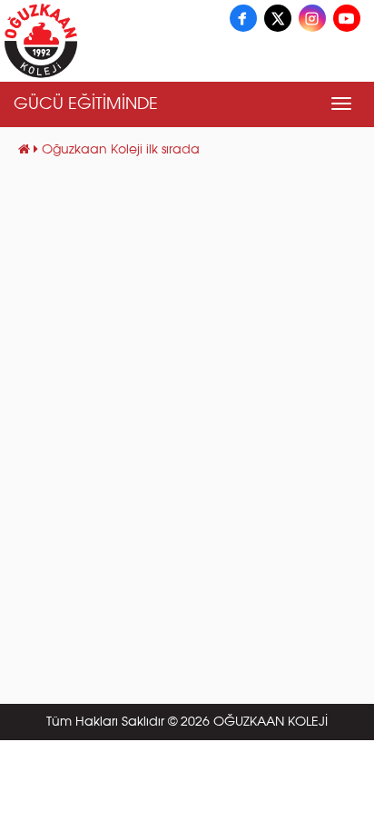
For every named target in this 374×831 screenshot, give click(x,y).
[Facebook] (243, 18)
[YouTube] (346, 18)
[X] (277, 18)
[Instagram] (312, 18)
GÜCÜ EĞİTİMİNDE (86, 104)
